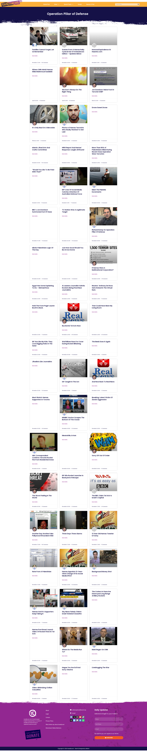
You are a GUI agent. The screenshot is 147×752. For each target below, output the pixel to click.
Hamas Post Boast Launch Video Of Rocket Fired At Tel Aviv (43, 631)
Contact (48, 717)
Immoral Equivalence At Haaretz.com (101, 51)
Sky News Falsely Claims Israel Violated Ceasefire (72, 613)
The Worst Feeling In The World (42, 496)
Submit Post (46, 4)
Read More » (35, 55)
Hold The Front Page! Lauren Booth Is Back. (43, 307)
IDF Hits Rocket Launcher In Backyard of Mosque (72, 476)
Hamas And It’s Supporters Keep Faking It (43, 613)
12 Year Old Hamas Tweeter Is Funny (103, 535)
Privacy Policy (49, 721)
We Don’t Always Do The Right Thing (72, 91)
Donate (80, 4)
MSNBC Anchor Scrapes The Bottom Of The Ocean (73, 418)
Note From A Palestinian (41, 571)
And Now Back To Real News (103, 382)
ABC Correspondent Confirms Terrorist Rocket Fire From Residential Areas (43, 457)
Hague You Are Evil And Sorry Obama (71, 668)
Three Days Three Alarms (72, 534)
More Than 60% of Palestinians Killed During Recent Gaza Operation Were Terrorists (102, 150)
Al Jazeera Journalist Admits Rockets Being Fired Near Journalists (73, 288)
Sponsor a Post (90, 4)
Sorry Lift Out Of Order (101, 455)
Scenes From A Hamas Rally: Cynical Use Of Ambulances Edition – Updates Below (73, 52)
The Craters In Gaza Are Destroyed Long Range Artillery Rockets (101, 593)
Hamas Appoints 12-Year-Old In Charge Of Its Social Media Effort (72, 573)
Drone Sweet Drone (99, 107)
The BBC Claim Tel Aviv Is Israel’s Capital (102, 496)
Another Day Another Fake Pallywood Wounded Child (42, 535)
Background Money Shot (102, 571)
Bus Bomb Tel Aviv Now (71, 326)
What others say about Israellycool (55, 724)
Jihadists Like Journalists (42, 361)
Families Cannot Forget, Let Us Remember (43, 51)
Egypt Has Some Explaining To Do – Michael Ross (43, 287)
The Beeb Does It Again (101, 342)
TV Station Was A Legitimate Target (73, 211)
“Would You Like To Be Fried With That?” (43, 171)
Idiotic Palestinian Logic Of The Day (42, 249)
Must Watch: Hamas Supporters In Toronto (41, 398)
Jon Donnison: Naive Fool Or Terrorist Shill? (103, 91)
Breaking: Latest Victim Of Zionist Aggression (102, 398)
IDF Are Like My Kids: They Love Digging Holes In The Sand (42, 344)
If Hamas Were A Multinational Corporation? (103, 269)
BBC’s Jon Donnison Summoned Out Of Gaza (42, 211)
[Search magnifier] (138, 4)
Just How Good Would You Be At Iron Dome (72, 249)
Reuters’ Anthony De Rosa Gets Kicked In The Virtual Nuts (102, 288)
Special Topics (67, 4)
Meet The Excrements (99, 191)
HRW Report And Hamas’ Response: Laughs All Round (73, 148)
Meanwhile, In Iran (69, 435)
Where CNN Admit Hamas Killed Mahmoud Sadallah (42, 70)
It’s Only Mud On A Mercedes (43, 128)
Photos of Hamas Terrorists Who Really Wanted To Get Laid (73, 130)
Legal (47, 714)
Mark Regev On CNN (100, 649)
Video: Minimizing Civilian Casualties (42, 689)
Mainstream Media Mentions (53, 728)
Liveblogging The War (100, 667)
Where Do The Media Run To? (72, 650)
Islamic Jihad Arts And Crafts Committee (41, 148)
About (55, 4)
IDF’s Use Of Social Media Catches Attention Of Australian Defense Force (72, 192)
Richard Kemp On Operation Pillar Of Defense (103, 231)
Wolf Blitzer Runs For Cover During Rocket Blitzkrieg (72, 343)
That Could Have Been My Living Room (102, 307)
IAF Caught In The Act (70, 382)
